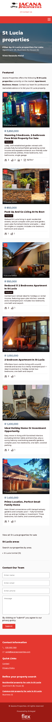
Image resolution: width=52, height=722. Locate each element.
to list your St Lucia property (33, 88)
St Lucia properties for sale (27, 47)
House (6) (34, 50)
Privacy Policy (8, 668)
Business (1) (23, 50)
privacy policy (9, 620)
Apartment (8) (9, 50)
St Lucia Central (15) (12, 553)
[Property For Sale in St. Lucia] (26, 5)
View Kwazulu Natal (13, 56)
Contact (5, 664)
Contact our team (26, 85)
